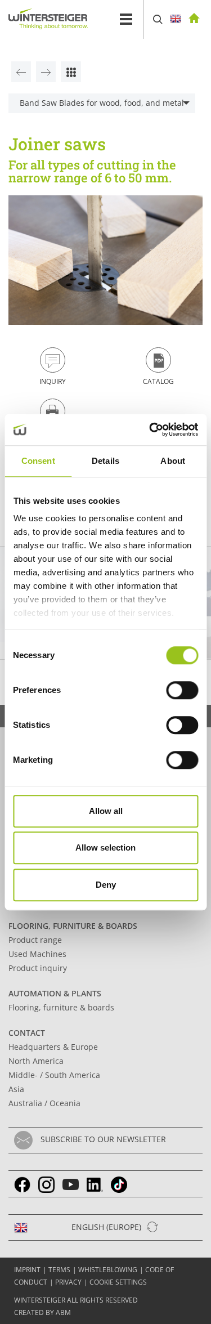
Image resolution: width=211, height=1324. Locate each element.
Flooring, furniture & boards (72, 925)
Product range (35, 939)
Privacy (68, 1282)
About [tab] (172, 461)
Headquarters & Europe (53, 1046)
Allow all (106, 811)
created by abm (42, 1312)
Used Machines (37, 954)
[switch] (182, 690)
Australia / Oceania (44, 1103)
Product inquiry (37, 968)
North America (36, 1060)
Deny (106, 884)
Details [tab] (105, 461)
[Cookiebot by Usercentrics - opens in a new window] (150, 429)
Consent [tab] (38, 461)
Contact (26, 1032)
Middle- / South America (54, 1075)
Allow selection (105, 847)
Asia (16, 1089)
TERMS (59, 1269)
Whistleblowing (107, 1269)
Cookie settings (118, 1282)
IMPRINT (27, 1269)
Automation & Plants (54, 993)
